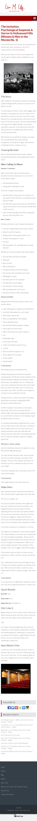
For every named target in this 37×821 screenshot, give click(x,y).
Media (3, 779)
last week (14, 423)
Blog (2, 775)
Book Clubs (4, 783)
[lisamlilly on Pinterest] (16, 709)
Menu (34, 18)
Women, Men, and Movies (20, 57)
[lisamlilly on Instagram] (27, 709)
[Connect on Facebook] (9, 709)
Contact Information (7, 794)
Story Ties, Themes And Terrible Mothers (14, 743)
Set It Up (24, 650)
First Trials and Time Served (10, 735)
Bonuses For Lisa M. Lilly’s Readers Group (14, 787)
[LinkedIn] (23, 709)
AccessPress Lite (25, 810)
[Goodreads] (20, 709)
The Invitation (20, 50)
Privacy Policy (5, 790)
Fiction (3, 771)
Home (3, 767)
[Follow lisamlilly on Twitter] (12, 709)
